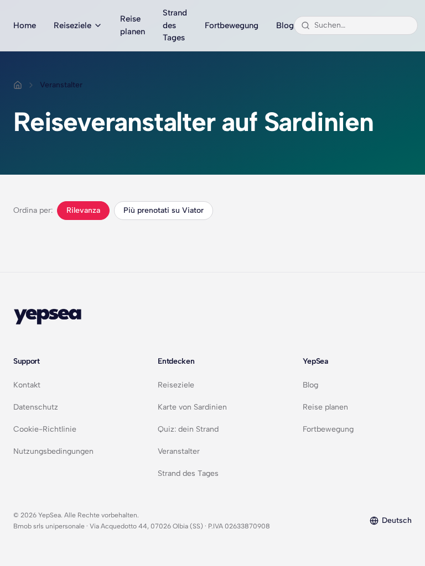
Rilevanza (83, 210)
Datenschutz (35, 407)
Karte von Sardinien (192, 407)
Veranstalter (179, 451)
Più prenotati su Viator (163, 210)
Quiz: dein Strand (188, 429)
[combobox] (362, 25)
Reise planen (132, 25)
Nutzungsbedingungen (53, 451)
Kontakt (26, 385)
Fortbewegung (231, 25)
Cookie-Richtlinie (44, 429)
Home (24, 25)
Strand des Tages (175, 25)
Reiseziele (72, 25)
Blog (285, 25)
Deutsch (397, 520)
